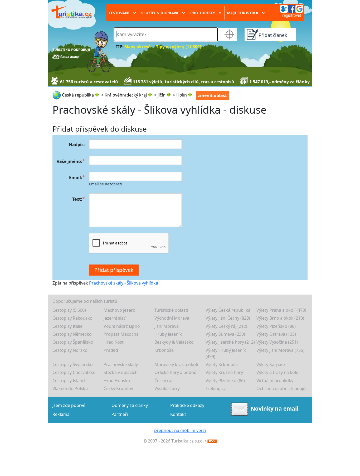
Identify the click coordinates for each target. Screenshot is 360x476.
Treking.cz (216, 388)
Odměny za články (129, 405)
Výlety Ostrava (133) (276, 334)
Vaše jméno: (69, 161)
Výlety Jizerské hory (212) (230, 342)
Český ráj (163, 380)
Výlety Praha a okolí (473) (281, 310)
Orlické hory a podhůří (177, 372)
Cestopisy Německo (72, 334)
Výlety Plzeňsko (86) (276, 326)
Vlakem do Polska (70, 388)
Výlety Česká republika (228, 310)
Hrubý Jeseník (168, 334)
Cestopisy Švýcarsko (72, 364)
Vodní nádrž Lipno (122, 326)
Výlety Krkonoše (222, 364)
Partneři (119, 414)
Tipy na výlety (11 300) (178, 47)
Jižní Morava (166, 326)
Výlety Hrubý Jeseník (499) (226, 353)
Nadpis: (77, 144)
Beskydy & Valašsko (174, 342)
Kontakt (178, 414)
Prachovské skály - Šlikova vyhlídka (123, 283)
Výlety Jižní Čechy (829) (228, 318)
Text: (77, 199)
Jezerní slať (114, 318)
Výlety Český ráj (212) (226, 326)
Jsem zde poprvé (68, 405)
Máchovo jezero (119, 310)
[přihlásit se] (291, 8)
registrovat (291, 15)
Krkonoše (164, 350)
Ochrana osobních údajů (281, 388)
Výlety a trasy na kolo (277, 372)
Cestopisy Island (68, 380)
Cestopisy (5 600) (69, 310)
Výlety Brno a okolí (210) (280, 318)
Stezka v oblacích (121, 372)
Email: (75, 177)
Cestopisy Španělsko (72, 342)
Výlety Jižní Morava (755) (280, 350)
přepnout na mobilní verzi (180, 430)
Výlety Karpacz (270, 364)
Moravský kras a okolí (176, 364)
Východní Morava (171, 318)
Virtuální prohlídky (274, 380)
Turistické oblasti (171, 310)
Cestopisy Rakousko (72, 318)
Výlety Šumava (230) (225, 334)
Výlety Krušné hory (224, 372)
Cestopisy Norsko (69, 350)
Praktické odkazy (187, 405)
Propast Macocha (121, 334)
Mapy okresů (137, 47)
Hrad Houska (117, 380)
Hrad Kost (114, 342)
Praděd (111, 350)
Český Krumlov (118, 388)
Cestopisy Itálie (67, 326)
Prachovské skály (121, 364)
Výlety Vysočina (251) (277, 342)
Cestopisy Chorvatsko (74, 372)
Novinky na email (274, 408)
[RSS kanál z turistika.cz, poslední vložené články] (212, 441)
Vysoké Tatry (167, 388)
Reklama (61, 414)
